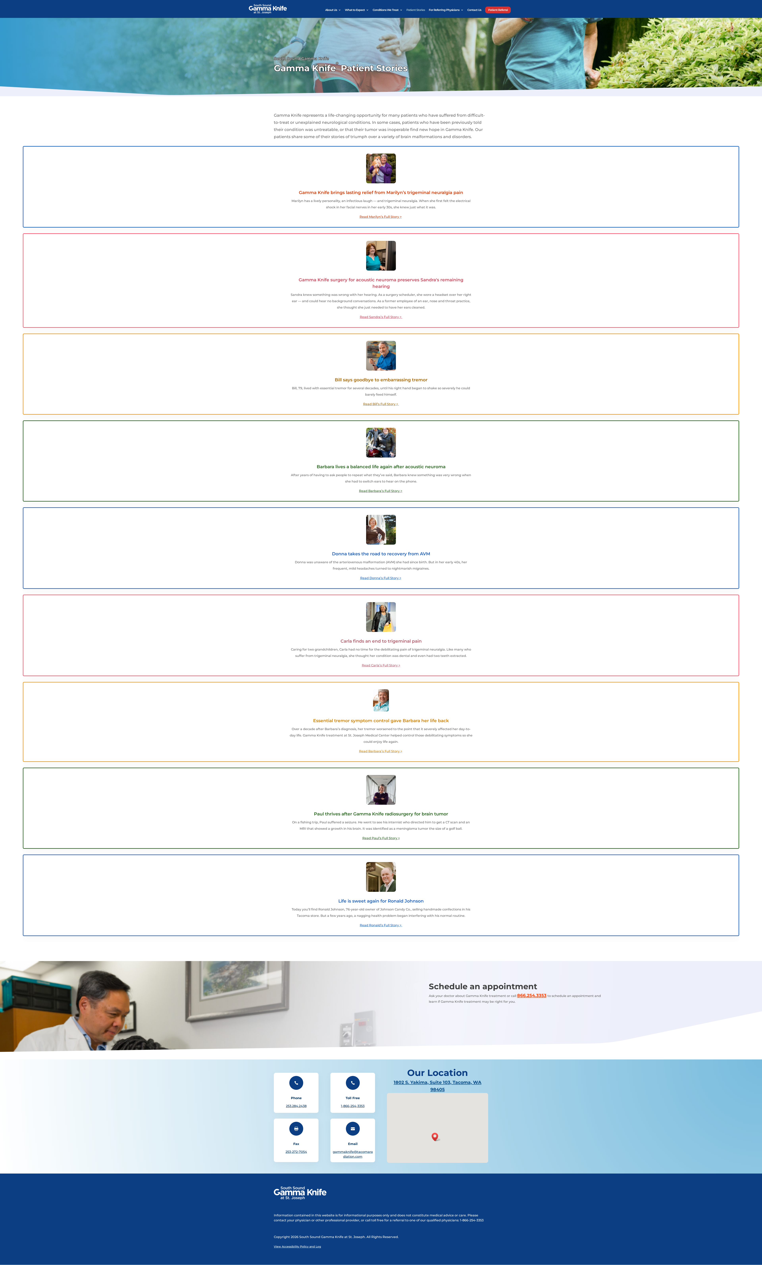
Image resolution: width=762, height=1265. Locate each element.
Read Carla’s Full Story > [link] (381, 665)
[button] (436, 1137)
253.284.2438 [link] (296, 1106)
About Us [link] (331, 10)
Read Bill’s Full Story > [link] (380, 404)
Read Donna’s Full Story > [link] (380, 578)
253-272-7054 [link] (296, 1152)
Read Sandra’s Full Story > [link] (381, 317)
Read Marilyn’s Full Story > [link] (381, 217)
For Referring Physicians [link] (444, 10)
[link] (268, 9)
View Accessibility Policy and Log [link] (297, 1246)
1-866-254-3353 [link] (353, 1106)
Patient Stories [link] (415, 10)
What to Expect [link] (355, 10)
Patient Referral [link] (498, 10)
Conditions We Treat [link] (385, 10)
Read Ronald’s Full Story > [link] (380, 925)
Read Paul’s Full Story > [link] (381, 838)
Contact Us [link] (474, 10)
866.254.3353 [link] (531, 995)
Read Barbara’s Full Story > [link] (380, 491)
